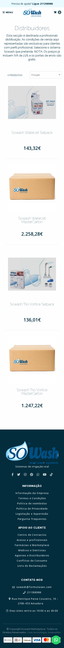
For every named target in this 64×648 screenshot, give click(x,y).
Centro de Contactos (32, 535)
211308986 (33, 592)
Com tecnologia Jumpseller (44, 632)
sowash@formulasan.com (34, 587)
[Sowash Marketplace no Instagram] (25, 474)
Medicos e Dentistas (32, 550)
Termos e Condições (32, 498)
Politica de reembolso (32, 503)
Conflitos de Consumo (32, 560)
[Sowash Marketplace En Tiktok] (51, 474)
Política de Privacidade (31, 508)
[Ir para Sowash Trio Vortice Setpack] (32, 274)
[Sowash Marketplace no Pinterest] (31, 474)
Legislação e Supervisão (32, 514)
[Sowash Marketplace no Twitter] (18, 474)
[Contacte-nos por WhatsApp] (56, 640)
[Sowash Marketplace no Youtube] (44, 474)
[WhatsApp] (38, 474)
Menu (9, 12)
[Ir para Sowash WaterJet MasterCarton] (32, 188)
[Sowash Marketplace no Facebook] (13, 474)
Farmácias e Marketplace (32, 545)
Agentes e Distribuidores (32, 555)
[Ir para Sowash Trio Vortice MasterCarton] (32, 360)
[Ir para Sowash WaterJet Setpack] (32, 102)
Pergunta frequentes (32, 519)
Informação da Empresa (32, 493)
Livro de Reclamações (32, 566)
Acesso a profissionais (32, 540)
